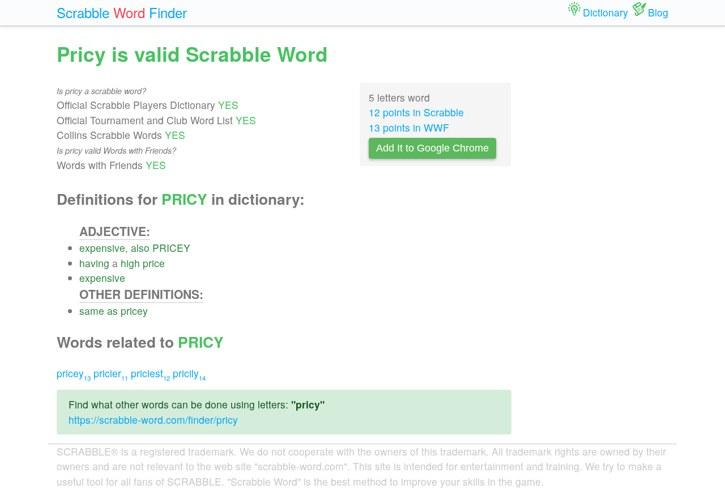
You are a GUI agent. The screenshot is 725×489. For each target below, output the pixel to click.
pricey (134, 310)
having (94, 263)
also (140, 248)
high (130, 263)
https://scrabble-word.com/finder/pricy (153, 419)
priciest (150, 373)
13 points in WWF (409, 127)
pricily (189, 373)
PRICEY (171, 248)
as (112, 310)
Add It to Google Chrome (432, 148)
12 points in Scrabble (416, 112)
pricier (110, 373)
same (91, 310)
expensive (102, 248)
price (154, 263)
